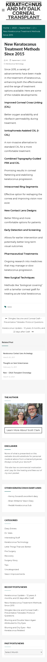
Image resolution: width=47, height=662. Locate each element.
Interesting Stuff (12, 537)
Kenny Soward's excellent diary (23, 496)
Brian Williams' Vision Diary (20, 501)
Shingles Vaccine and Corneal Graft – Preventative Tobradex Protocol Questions (22, 613)
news (9, 307)
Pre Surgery (10, 551)
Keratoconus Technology (15, 64)
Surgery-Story (11, 560)
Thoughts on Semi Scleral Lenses (15, 363)
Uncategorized (12, 569)
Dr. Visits (8, 533)
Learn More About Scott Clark (23, 430)
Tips (6, 565)
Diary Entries (10, 528)
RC (7, 60)
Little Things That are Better (18, 547)
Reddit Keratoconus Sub (20, 505)
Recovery (9, 556)
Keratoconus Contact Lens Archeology (18, 353)
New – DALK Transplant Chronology (17, 373)
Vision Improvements (15, 574)
